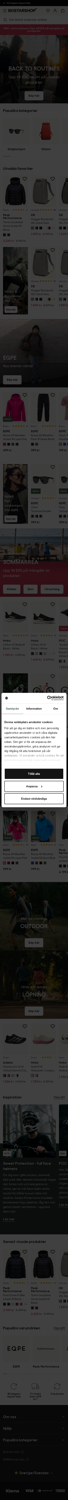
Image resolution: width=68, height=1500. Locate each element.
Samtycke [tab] (12, 708)
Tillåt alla (34, 773)
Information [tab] (34, 708)
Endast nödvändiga (34, 798)
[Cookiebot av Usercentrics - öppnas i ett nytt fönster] (48, 698)
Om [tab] (55, 708)
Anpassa (32, 786)
